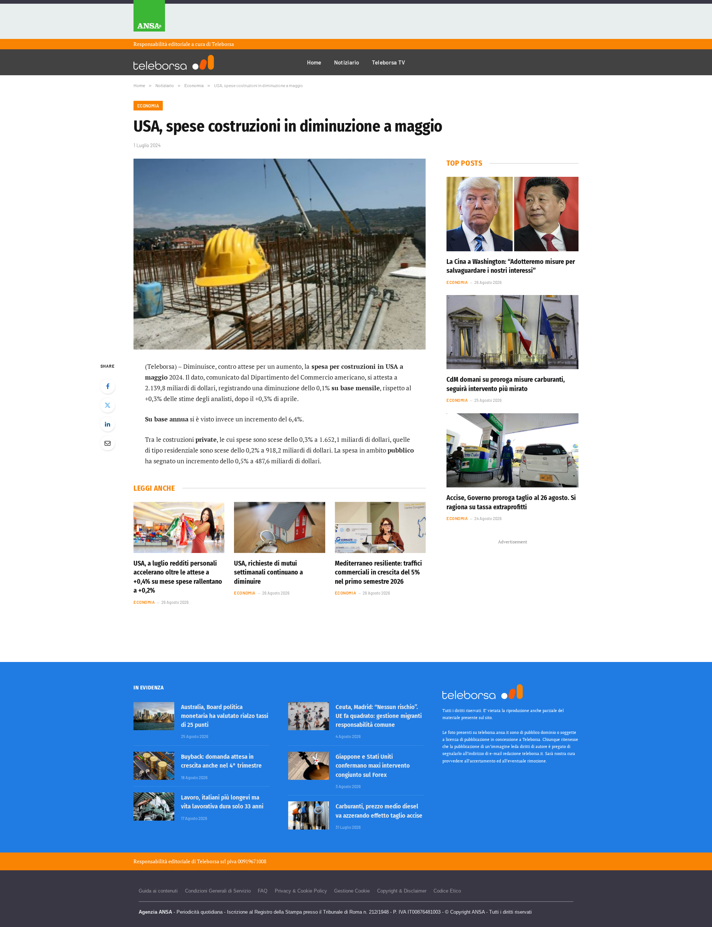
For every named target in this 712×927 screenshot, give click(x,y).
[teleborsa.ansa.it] (174, 62)
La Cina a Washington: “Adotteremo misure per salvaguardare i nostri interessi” (510, 266)
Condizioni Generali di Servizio (218, 891)
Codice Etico (447, 891)
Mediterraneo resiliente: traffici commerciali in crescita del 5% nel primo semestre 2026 (378, 572)
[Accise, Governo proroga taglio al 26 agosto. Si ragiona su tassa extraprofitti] (512, 450)
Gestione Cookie (352, 891)
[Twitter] (107, 405)
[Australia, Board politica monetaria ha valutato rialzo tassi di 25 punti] (154, 716)
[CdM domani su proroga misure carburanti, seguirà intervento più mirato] (512, 332)
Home (314, 62)
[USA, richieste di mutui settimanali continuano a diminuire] (279, 527)
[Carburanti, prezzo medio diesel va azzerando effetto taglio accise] (308, 815)
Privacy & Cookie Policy (301, 891)
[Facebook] (107, 386)
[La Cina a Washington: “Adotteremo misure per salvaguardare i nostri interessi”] (512, 214)
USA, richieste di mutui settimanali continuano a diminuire (268, 572)
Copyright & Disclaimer (401, 891)
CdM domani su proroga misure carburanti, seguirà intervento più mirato (505, 384)
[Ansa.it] (149, 19)
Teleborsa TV (388, 62)
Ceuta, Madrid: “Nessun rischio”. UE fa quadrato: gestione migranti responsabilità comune (379, 716)
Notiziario (346, 62)
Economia (148, 105)
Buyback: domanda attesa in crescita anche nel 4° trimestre (221, 761)
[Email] (107, 443)
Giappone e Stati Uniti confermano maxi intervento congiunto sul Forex (373, 766)
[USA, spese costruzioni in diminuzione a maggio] (280, 254)
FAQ (262, 891)
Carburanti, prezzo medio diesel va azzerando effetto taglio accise (379, 810)
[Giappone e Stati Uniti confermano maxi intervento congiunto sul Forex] (308, 766)
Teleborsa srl (211, 861)
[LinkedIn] (107, 424)
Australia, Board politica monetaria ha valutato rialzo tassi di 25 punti (224, 716)
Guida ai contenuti (158, 891)
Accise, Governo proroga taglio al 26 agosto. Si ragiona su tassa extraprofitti (511, 502)
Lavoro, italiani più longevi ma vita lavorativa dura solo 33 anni (222, 802)
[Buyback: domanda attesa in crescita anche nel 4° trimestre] (154, 766)
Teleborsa (223, 43)
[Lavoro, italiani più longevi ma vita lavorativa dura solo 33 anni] (154, 806)
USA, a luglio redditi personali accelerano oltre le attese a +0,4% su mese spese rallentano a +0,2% (178, 577)
